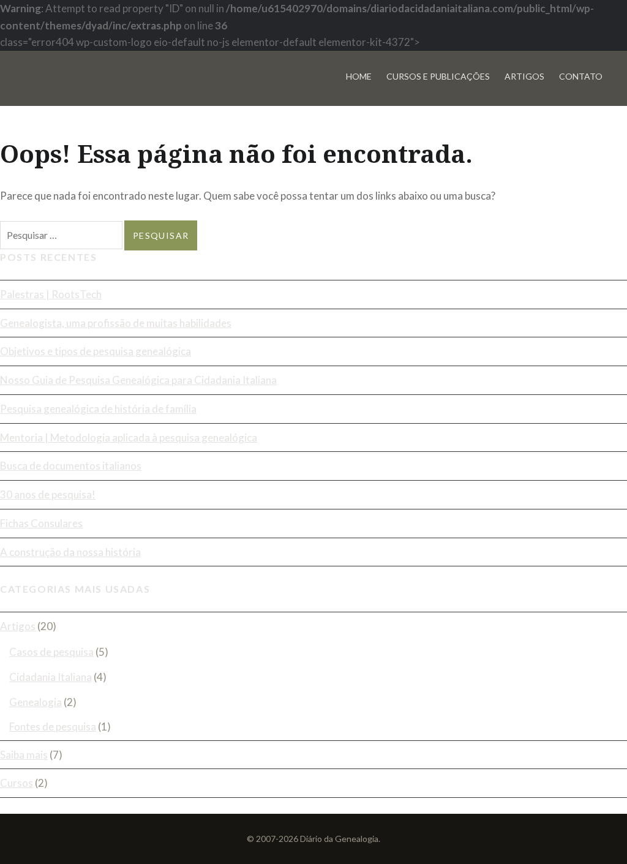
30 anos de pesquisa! (48, 494)
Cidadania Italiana (50, 677)
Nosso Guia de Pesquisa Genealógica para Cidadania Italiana (138, 380)
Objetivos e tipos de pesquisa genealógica (95, 351)
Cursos (16, 782)
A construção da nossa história (70, 552)
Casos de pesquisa (51, 651)
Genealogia (35, 702)
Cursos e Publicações (438, 76)
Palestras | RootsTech (51, 294)
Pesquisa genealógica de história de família (98, 408)
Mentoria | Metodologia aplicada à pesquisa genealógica (128, 437)
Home (359, 76)
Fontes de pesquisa (52, 726)
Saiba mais (24, 754)
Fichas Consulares (41, 523)
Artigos (524, 76)
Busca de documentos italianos (70, 465)
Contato (581, 76)
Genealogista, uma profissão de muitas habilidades (115, 323)
